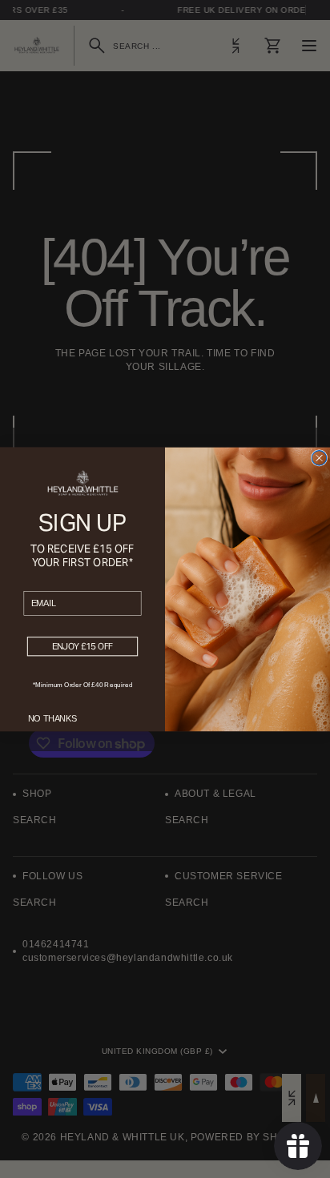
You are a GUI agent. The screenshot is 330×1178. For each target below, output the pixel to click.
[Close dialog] (319, 457)
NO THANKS (52, 718)
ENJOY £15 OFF (83, 646)
